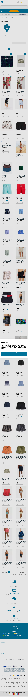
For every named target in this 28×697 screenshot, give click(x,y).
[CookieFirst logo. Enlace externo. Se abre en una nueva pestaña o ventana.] (1, 341)
